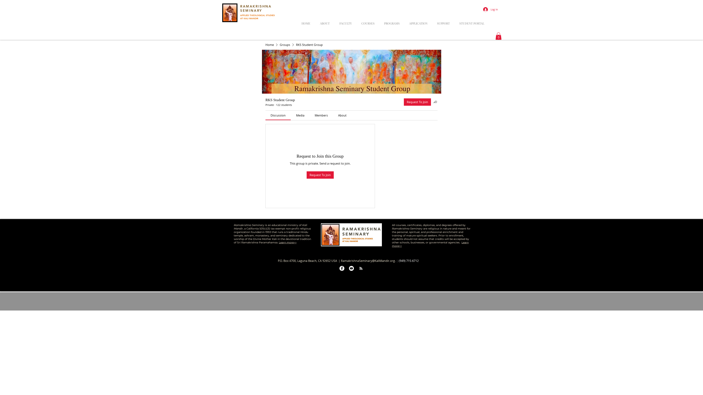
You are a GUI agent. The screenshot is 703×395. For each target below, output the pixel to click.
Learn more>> (288, 242)
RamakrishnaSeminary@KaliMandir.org (368, 261)
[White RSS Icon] (360, 268)
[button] (498, 36)
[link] (278, 115)
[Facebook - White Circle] (341, 268)
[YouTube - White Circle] (351, 268)
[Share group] (435, 102)
